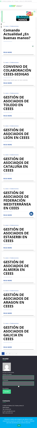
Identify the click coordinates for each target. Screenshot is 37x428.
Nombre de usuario (7, 374)
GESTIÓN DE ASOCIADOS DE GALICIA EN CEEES (16, 333)
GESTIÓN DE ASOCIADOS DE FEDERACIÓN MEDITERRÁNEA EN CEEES (17, 200)
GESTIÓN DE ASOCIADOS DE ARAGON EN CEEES (16, 300)
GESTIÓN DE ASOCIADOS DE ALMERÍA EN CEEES (16, 267)
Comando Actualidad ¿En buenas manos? (16, 34)
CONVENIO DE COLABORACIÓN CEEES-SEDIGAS (17, 70)
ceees (6, 26)
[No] (35, 422)
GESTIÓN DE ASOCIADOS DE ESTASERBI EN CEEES (16, 235)
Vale (19, 425)
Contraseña (5, 380)
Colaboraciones (14, 26)
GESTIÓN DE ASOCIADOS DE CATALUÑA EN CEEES (16, 164)
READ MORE (7, 52)
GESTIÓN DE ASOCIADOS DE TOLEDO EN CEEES (16, 103)
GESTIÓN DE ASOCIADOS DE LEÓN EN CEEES (16, 133)
